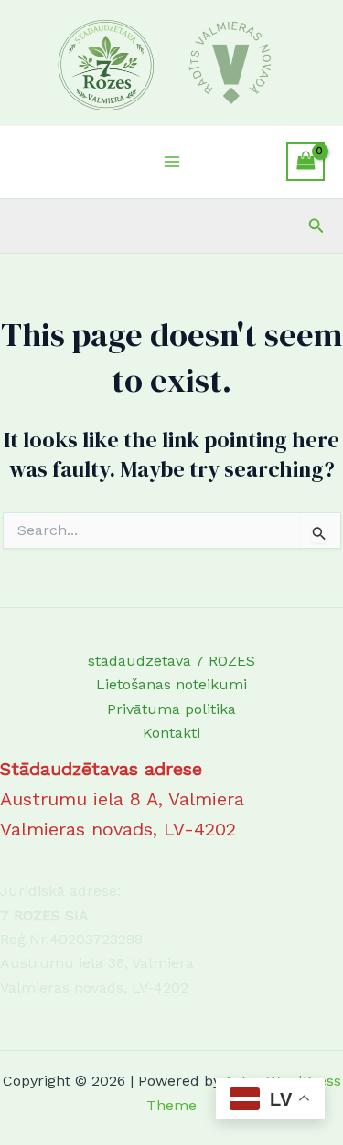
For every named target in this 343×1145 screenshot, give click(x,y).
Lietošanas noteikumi (171, 684)
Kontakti (171, 732)
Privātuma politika (171, 709)
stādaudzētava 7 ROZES (171, 660)
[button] (316, 226)
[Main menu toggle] (171, 161)
